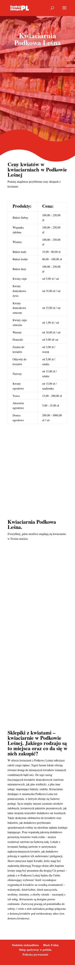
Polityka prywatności (35, 954)
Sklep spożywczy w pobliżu (35, 950)
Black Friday (51, 945)
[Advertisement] (37, 91)
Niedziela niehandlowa (25, 945)
